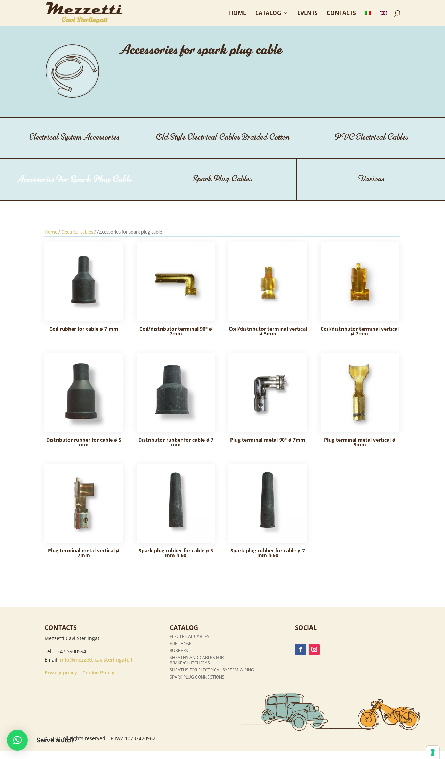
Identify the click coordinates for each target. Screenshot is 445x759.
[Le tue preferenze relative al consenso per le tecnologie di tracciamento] (432, 752)
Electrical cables (77, 232)
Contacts (341, 13)
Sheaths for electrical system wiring (212, 670)
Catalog (268, 13)
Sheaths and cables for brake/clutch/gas (197, 660)
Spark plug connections (197, 677)
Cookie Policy (98, 672)
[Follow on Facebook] (300, 649)
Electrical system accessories (74, 137)
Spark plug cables (222, 179)
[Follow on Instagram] (314, 649)
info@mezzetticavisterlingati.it (96, 659)
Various (371, 179)
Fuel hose (181, 644)
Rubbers (179, 651)
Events (307, 13)
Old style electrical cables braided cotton (222, 137)
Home (237, 13)
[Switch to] (368, 18)
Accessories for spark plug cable (74, 179)
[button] (17, 740)
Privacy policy (60, 672)
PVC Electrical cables (371, 137)
